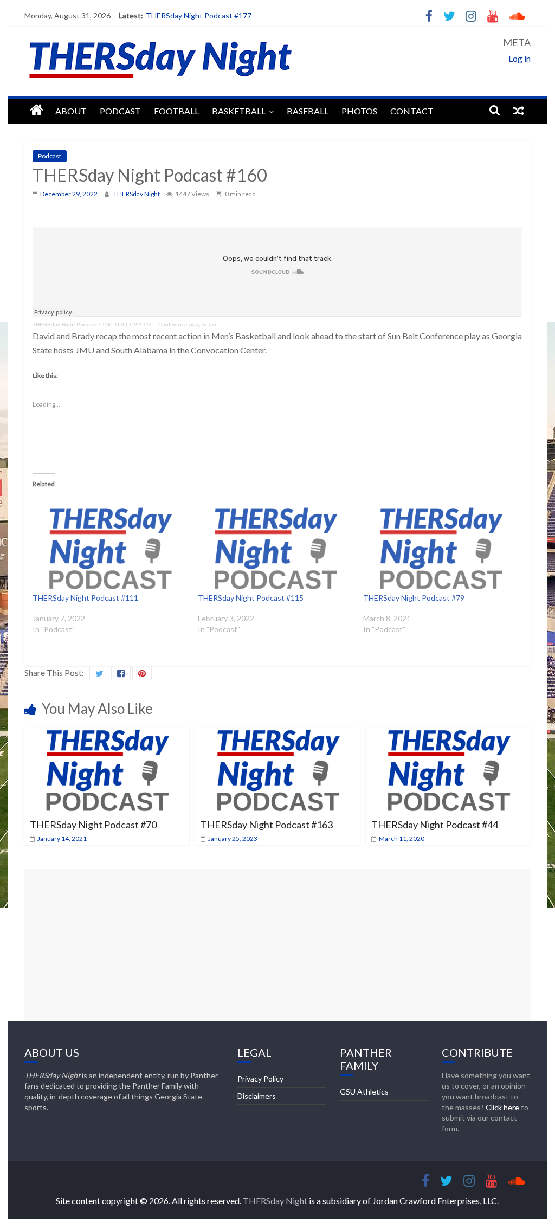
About (71, 111)
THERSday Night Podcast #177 (198, 15)
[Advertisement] (277, 945)
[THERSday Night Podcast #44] (448, 734)
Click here (502, 1107)
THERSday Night (137, 194)
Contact (412, 111)
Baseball (307, 111)
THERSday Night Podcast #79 (413, 597)
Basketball (239, 111)
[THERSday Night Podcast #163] (277, 734)
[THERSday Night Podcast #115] (275, 548)
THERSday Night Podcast (65, 324)
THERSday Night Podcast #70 (93, 825)
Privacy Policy (260, 1078)
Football (176, 111)
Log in (519, 58)
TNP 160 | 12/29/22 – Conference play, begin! (160, 324)
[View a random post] (519, 110)
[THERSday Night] (36, 110)
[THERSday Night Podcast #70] (106, 734)
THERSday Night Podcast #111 (85, 597)
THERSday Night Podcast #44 (434, 825)
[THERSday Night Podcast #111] (110, 548)
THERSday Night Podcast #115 (251, 597)
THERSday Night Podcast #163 (267, 825)
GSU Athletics (364, 1091)
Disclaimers (256, 1096)
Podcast (120, 111)
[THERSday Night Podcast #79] (440, 548)
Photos (359, 111)
